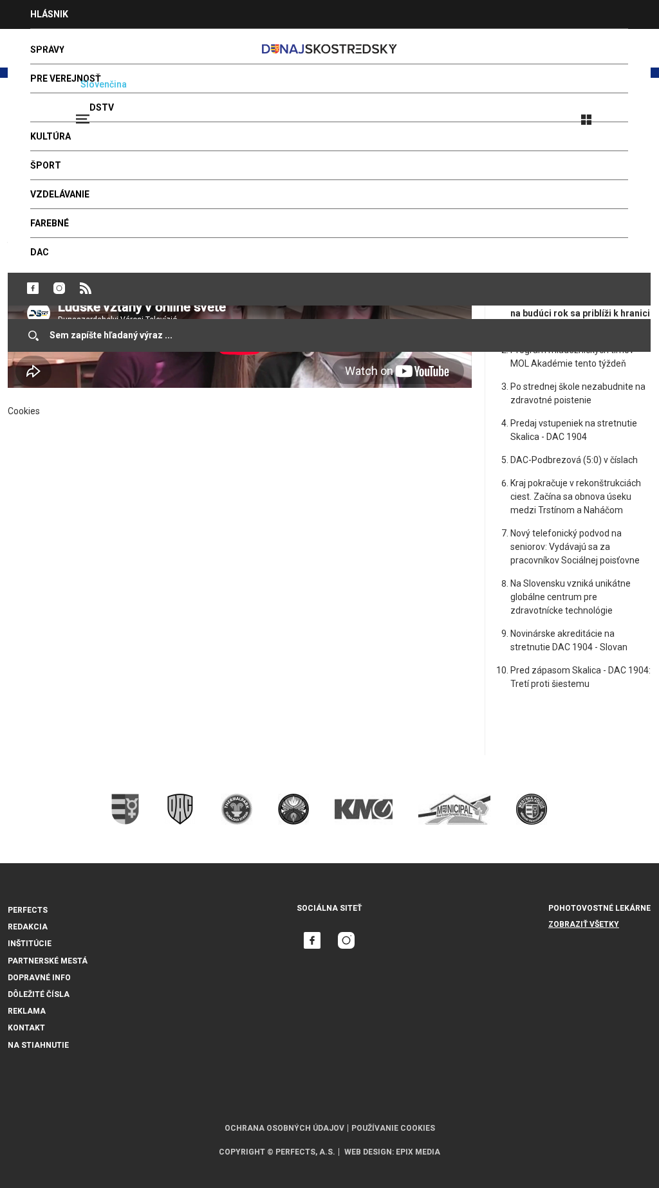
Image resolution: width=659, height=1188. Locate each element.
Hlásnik (49, 14)
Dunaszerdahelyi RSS (85, 288)
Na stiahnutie (38, 1045)
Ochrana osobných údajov (284, 1128)
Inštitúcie (29, 943)
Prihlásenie (628, 114)
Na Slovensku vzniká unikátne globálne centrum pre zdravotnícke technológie (570, 597)
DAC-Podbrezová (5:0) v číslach (574, 460)
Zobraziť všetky (583, 924)
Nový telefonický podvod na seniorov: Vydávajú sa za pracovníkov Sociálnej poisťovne (575, 546)
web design (368, 1151)
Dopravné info (39, 977)
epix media (418, 1151)
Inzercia (50, 43)
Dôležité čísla (39, 994)
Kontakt (26, 1027)
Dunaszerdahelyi (33, 288)
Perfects (28, 910)
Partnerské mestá (48, 960)
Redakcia (28, 926)
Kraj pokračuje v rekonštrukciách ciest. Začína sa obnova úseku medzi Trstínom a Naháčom (575, 496)
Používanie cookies (393, 1128)
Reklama (27, 1011)
